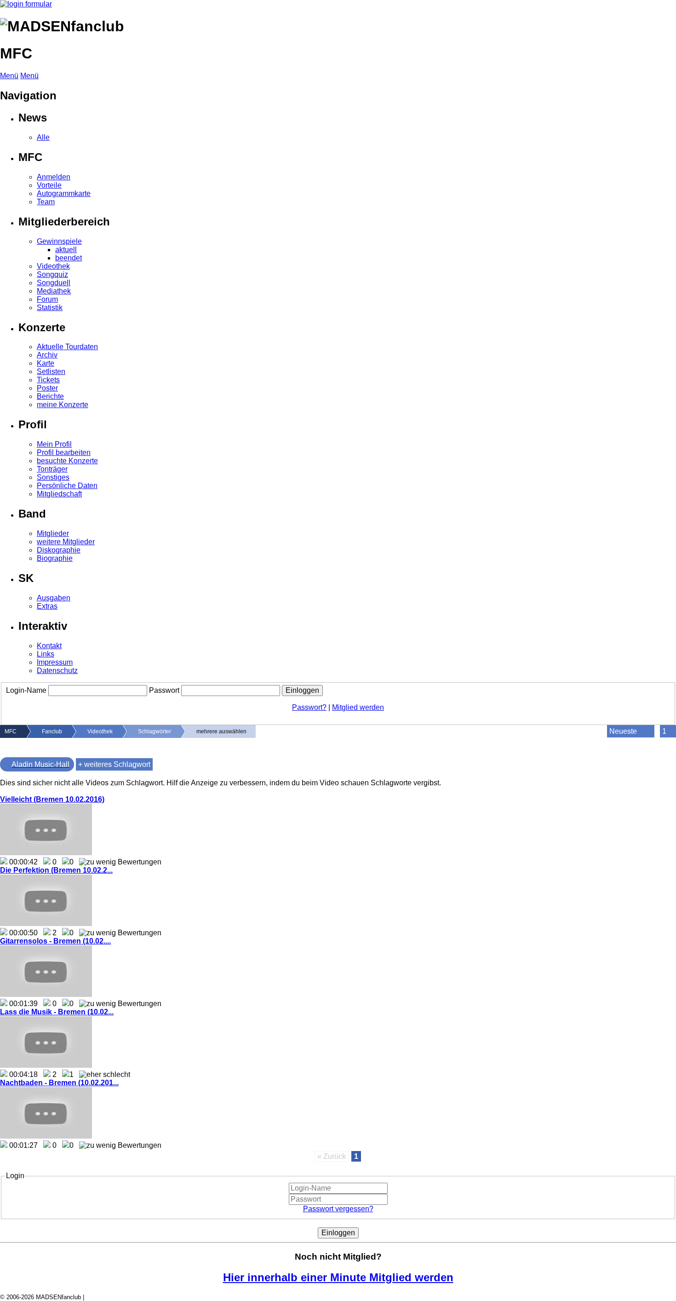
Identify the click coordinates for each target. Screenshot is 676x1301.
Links (45, 654)
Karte (45, 363)
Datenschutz (57, 670)
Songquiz (52, 274)
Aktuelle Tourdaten (67, 347)
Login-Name (26, 690)
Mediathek (54, 291)
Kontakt (49, 646)
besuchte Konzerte (67, 461)
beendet (68, 258)
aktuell (66, 249)
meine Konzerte (62, 405)
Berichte (50, 396)
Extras (47, 606)
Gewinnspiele (59, 241)
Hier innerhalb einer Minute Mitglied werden (338, 1277)
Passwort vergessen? (338, 1209)
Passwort (164, 690)
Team (46, 202)
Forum (47, 299)
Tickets (48, 380)
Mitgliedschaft (59, 494)
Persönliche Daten (67, 485)
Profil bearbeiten (64, 452)
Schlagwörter (154, 731)
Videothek (53, 266)
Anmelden (53, 177)
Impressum (55, 662)
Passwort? (309, 707)
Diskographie (58, 550)
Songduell (53, 283)
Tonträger (52, 469)
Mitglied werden (358, 707)
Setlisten (51, 371)
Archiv (47, 355)
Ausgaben (53, 598)
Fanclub (52, 731)
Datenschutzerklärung (115, 1297)
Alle (43, 137)
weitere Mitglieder (66, 542)
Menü (9, 76)
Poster (47, 388)
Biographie (55, 558)
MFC (11, 731)
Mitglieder (53, 533)
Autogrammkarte (64, 193)
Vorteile (49, 185)
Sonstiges (53, 477)
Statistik (50, 307)
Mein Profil (54, 444)
